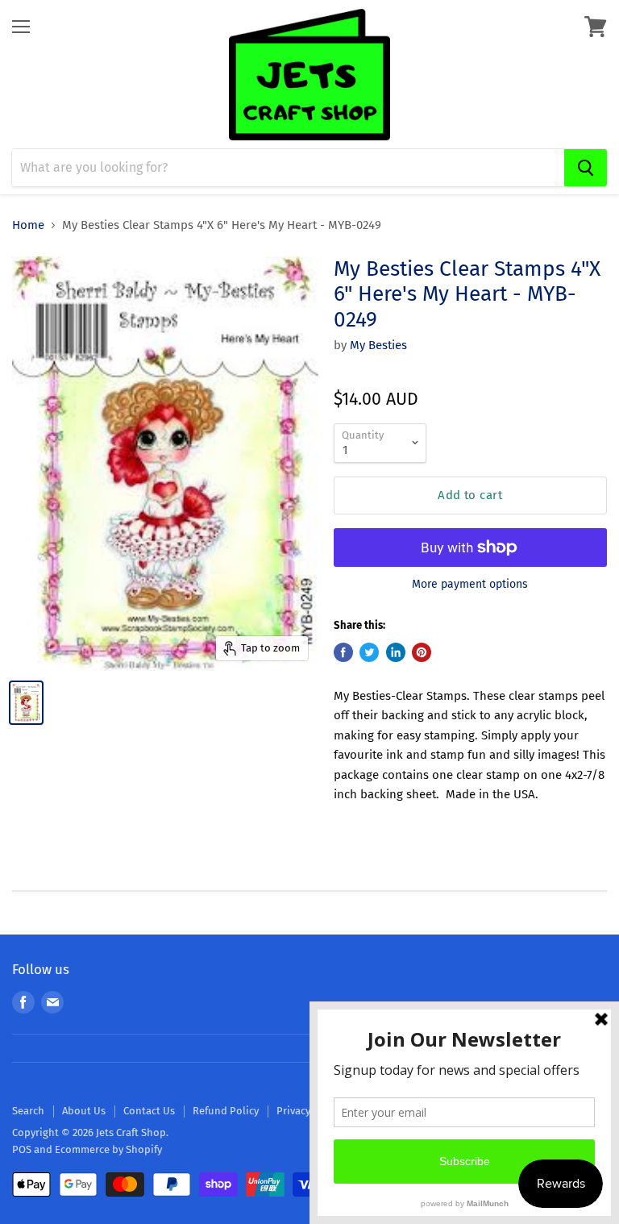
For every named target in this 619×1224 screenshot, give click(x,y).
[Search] (585, 167)
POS (21, 1149)
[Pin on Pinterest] (421, 652)
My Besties (378, 345)
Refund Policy (226, 1111)
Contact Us (149, 1111)
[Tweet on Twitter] (369, 652)
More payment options (470, 584)
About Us (84, 1111)
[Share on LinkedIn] (395, 652)
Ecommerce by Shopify (108, 1149)
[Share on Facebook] (343, 652)
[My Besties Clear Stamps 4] (26, 702)
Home (28, 225)
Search (28, 1111)
